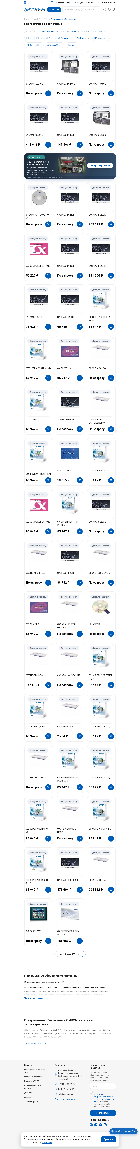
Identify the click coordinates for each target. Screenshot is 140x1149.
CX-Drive (100, 32)
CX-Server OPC (54, 45)
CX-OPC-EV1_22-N (35, 726)
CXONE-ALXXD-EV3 (35, 573)
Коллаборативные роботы (32, 1087)
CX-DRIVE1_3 (32, 624)
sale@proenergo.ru (66, 1094)
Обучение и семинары (34, 1077)
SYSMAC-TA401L (34, 317)
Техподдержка (31, 1102)
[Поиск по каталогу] (81, 9)
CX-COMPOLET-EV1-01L (38, 266)
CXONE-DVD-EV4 (65, 726)
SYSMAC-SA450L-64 (67, 880)
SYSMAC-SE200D (97, 135)
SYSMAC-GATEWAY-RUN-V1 (38, 216)
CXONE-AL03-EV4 (97, 880)
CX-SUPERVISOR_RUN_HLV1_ (38, 472)
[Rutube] (91, 1124)
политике (47, 1142)
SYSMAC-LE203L (97, 214)
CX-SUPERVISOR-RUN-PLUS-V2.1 (68, 779)
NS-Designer (100, 38)
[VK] (95, 1124)
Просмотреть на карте (65, 1099)
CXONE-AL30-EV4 (97, 368)
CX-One (31, 32)
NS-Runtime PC (44, 38)
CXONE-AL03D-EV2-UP (100, 573)
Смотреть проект (98, 165)
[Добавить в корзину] (48, 93)
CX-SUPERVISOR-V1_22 (101, 777)
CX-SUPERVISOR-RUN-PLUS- (37, 882)
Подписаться (102, 1113)
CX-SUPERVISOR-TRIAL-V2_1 (101, 677)
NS (28, 38)
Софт (46, 19)
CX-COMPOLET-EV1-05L (38, 522)
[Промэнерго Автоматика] (34, 10)
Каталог (28, 19)
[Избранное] (104, 9)
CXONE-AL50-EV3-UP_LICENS (66, 626)
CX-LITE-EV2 (32, 419)
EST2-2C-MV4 (64, 470)
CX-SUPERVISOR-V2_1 (100, 726)
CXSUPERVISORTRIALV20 (38, 368)
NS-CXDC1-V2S (33, 931)
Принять (108, 1139)
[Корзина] (109, 9)
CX (87, 32)
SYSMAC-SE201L (65, 317)
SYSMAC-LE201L (97, 266)
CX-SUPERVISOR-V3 (99, 470)
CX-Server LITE (34, 45)
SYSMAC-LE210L (34, 84)
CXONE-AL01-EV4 (34, 675)
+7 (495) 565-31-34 (66, 1084)
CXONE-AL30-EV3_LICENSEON (97, 421)
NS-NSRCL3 (94, 624)
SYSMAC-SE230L (97, 522)
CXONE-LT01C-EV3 (35, 777)
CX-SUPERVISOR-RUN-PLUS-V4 (68, 933)
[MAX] (105, 1124)
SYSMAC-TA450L (97, 84)
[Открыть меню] (25, 2)
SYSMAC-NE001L (65, 419)
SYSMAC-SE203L (34, 135)
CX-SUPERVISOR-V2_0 (100, 829)
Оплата (27, 1097)
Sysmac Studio (50, 32)
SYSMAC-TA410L (65, 214)
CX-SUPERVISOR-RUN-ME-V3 (100, 319)
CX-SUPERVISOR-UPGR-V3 (38, 830)
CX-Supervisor (71, 32)
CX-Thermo (83, 38)
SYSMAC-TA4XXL (66, 84)
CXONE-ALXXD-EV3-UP (68, 675)
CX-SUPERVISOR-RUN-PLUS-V (68, 523)
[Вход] (114, 9)
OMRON (37, 19)
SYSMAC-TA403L (65, 135)
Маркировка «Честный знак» (34, 1071)
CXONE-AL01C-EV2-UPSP (67, 830)
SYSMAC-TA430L (65, 266)
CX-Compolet (64, 38)
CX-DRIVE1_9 (64, 368)
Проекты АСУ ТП (31, 1081)
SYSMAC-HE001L (65, 573)
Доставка (28, 1093)
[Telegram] (100, 1124)
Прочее (72, 45)
